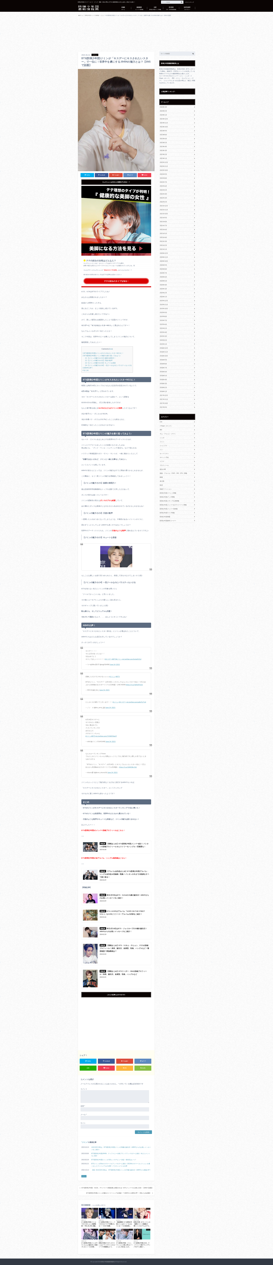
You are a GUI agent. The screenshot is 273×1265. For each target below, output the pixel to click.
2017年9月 (163, 407)
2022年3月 (163, 198)
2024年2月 (163, 111)
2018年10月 (164, 356)
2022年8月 (163, 178)
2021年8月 (163, 221)
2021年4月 (163, 237)
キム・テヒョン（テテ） (168, 434)
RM (161, 430)
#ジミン (119, 659)
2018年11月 (164, 352)
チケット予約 (164, 457)
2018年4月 (163, 379)
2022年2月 (163, 202)
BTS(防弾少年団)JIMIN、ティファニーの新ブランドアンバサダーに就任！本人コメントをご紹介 (120, 1155)
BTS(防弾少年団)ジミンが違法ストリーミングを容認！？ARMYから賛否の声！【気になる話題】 (118, 1193)
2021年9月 (163, 218)
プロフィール (164, 465)
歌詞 (161, 485)
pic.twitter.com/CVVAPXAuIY (106, 736)
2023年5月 (163, 142)
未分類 (162, 481)
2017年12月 (164, 395)
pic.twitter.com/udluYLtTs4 (136, 702)
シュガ (162, 438)
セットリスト (164, 453)
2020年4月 (163, 285)
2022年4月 (163, 194)
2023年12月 (164, 119)
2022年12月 (164, 162)
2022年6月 (163, 186)
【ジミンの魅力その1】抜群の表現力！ (100, 358)
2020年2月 (163, 293)
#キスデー (108, 659)
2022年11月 (164, 166)
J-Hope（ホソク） (166, 426)
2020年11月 (164, 257)
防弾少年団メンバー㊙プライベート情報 (173, 505)
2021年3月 (163, 241)
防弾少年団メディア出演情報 (169, 501)
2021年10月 (164, 214)
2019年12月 (164, 301)
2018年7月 (163, 368)
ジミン (84, 1142)
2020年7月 (163, 273)
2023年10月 (164, 127)
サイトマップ (190, 2)
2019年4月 (163, 332)
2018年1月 (163, 391)
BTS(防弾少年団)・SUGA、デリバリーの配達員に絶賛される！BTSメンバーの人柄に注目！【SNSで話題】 (117, 1188)
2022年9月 (163, 174)
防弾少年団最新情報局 (108, 1262)
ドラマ (162, 461)
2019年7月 (163, 320)
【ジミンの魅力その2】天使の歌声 (99, 360)
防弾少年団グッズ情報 (167, 497)
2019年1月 (163, 344)
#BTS (114, 659)
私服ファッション (166, 489)
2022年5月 (163, 190)
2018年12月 (164, 348)
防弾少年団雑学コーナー (168, 521)
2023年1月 (163, 158)
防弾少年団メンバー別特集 (169, 509)
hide (111, 349)
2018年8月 (163, 364)
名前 (83, 1106)
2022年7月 (163, 182)
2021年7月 (163, 225)
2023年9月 (163, 131)
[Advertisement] (136, 34)
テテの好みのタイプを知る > (116, 281)
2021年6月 (163, 229)
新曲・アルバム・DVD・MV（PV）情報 (173, 473)
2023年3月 (163, 150)
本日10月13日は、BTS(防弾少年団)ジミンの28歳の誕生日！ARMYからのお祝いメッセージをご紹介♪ (121, 1148)
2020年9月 (163, 265)
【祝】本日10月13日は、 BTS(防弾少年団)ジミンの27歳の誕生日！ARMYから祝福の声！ (121, 1170)
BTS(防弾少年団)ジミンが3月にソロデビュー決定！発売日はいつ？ (113, 1160)
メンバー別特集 (139, 8)
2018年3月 (163, 383)
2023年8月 (163, 135)
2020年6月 (163, 277)
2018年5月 (163, 375)
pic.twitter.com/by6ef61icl (131, 659)
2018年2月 (163, 387)
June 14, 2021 (115, 664)
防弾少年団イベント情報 (168, 493)
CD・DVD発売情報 (171, 8)
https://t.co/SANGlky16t (128, 767)
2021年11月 (164, 210)
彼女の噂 (163, 469)
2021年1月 (163, 249)
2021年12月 (164, 206)
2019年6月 (163, 324)
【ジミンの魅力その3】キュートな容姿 (100, 363)
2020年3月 (163, 289)
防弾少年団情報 (165, 517)
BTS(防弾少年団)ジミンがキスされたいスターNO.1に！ (103, 353)
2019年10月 (164, 308)
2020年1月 (163, 297)
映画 (161, 477)
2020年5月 (163, 281)
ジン (161, 449)
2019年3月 (163, 336)
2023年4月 (163, 146)
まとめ (86, 370)
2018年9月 (163, 360)
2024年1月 (163, 115)
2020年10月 (164, 261)
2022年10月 (164, 170)
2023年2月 (163, 154)
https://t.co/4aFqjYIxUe (134, 685)
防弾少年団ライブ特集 (155, 8)
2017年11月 (164, 399)
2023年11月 (164, 123)
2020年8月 (163, 269)
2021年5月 (163, 233)
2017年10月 (164, 403)
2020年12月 (164, 253)
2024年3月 (163, 107)
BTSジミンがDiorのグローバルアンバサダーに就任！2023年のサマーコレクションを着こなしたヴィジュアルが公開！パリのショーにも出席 (120, 1165)
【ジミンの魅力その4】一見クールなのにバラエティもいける (108, 365)
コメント (84, 1089)
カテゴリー (187, 8)
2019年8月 (163, 316)
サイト (83, 1123)
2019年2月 (163, 340)
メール (84, 1114)
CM (161, 422)
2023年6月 (163, 138)
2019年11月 (164, 304)
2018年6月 (163, 372)
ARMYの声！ (88, 368)
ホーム (123, 8)
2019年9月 (163, 312)
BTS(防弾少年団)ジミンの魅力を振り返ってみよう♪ (102, 356)
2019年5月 (163, 328)
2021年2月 (163, 245)
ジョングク (163, 445)
